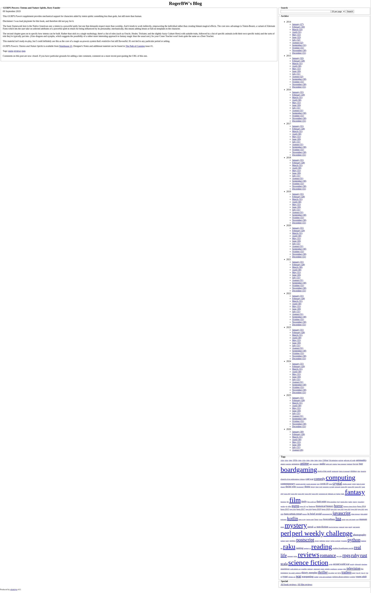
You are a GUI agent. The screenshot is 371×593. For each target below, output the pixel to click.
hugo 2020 (326, 509)
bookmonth (335, 471)
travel (353, 573)
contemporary (288, 483)
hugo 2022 (341, 509)
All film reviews (304, 584)
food (338, 502)
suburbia (327, 569)
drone (317, 487)
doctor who (290, 486)
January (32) (298, 58)
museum (363, 519)
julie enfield (363, 514)
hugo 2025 (361, 509)
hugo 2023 (347, 509)
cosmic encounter (311, 484)
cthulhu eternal (347, 484)
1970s (304, 460)
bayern (355, 464)
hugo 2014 (361, 506)
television (353, 568)
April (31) (296, 32)
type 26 (358, 573)
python (354, 539)
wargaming (307, 576)
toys (339, 573)
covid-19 (324, 483)
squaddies (304, 569)
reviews (17, 51)
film (295, 500)
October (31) (298, 48)
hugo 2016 (293, 509)
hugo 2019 (316, 509)
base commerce (342, 464)
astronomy (316, 464)
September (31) (299, 45)
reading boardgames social (343, 548)
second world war (341, 564)
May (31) (296, 35)
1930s (286, 460)
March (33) (297, 29)
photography (359, 534)
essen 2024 (308, 494)
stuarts (322, 569)
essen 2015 (344, 487)
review (295, 556)
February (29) (298, 95)
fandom (338, 494)
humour (304, 514)
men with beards (350, 519)
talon (344, 569)
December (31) (299, 53)
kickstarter (284, 519)
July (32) (296, 40)
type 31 (363, 573)
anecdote (288, 464)
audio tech (329, 464)
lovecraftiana (329, 519)
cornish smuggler (301, 484)
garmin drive (344, 502)
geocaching (361, 502)
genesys (355, 502)
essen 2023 (301, 494)
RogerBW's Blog (185, 3)
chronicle (363, 471)
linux (316, 519)
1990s (312, 460)
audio (322, 463)
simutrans (364, 564)
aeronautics (361, 460)
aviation (334, 464)
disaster (283, 487)
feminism (283, 502)
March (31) (297, 63)
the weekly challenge (295, 573)
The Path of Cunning (135, 46)
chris (358, 471)
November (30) (299, 50)
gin (286, 506)
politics (293, 541)
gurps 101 (303, 506)
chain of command (344, 471)
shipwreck (358, 564)
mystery (296, 525)
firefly (304, 501)
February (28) (298, 61)
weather (316, 577)
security (352, 564)
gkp (289, 506)
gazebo (350, 502)
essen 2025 (315, 494)
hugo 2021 (334, 509)
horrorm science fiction (350, 506)
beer (361, 464)
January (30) (298, 431)
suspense (340, 569)
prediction (322, 541)
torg (336, 573)
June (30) (296, 71)
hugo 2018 (309, 509)
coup (318, 484)
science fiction (308, 562)
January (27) (298, 24)
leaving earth (310, 519)
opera (346, 527)
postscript (305, 539)
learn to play (302, 519)
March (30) (297, 267)
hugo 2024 (354, 509)
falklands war (332, 494)
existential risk (323, 494)
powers (317, 541)
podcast (283, 541)
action (340, 460)
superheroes (333, 569)
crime (330, 484)
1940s (290, 460)
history (329, 506)
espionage (337, 487)
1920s (282, 460)
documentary (300, 487)
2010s (320, 460)
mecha (343, 519)
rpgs (24, 51)
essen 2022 (294, 494)
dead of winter (361, 484)
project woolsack (335, 541)
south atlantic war (295, 569)
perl (286, 533)
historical (321, 506)
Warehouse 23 (65, 46)
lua (338, 518)
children (353, 471)
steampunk (317, 569)
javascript (342, 513)
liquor (321, 519)
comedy (319, 479)
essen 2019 (287, 494)
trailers (346, 572)
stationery (310, 569)
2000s (316, 460)
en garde (331, 487)
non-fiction (322, 526)
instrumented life (327, 514)
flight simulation (332, 502)
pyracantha (344, 541)
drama (307, 486)
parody (350, 527)
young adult (361, 576)
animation (296, 464)
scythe (330, 564)
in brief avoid (314, 513)
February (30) (298, 27)
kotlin (292, 518)
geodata (283, 506)
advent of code (349, 460)
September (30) (299, 79)
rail (281, 548)
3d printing (333, 460)
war (298, 576)
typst (285, 576)
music (282, 527)
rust (363, 555)
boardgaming (299, 469)
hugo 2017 (301, 509)
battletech (349, 464)
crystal (337, 483)
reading (321, 546)
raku (289, 546)
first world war (311, 502)
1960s (300, 460)
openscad (341, 527)
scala (284, 564)
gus (307, 506)
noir (315, 527)
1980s (308, 460)
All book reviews (288, 584)
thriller (323, 572)
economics (326, 487)
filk (288, 502)
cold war (309, 479)
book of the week (324, 471)
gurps (10, 51)
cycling (354, 484)
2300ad (325, 460)
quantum (363, 541)
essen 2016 (351, 487)
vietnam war (291, 577)
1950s (295, 460)
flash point (321, 501)
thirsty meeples (309, 572)
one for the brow (333, 527)
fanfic (342, 494)
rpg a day (339, 556)
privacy (328, 541)
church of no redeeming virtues (293, 479)
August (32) (297, 42)
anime (304, 463)
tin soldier (331, 573)
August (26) (297, 450)
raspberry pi (307, 548)
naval (310, 526)
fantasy (355, 492)
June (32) (296, 37)
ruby (355, 555)
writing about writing (340, 577)
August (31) (297, 110)
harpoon (312, 506)
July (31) (296, 74)
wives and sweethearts (325, 577)
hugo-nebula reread (293, 514)
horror (338, 506)
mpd (357, 519)
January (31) (298, 92)
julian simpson (355, 514)
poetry (287, 541)
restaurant (290, 556)
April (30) (296, 66)
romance (328, 555)
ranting (299, 548)
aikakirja (283, 464)
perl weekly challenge (322, 533)
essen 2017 (358, 487)
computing (340, 477)
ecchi (320, 487)
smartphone (285, 569)
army (310, 464)
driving (313, 487)
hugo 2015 (285, 509)
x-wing (352, 577)
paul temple (356, 527)
